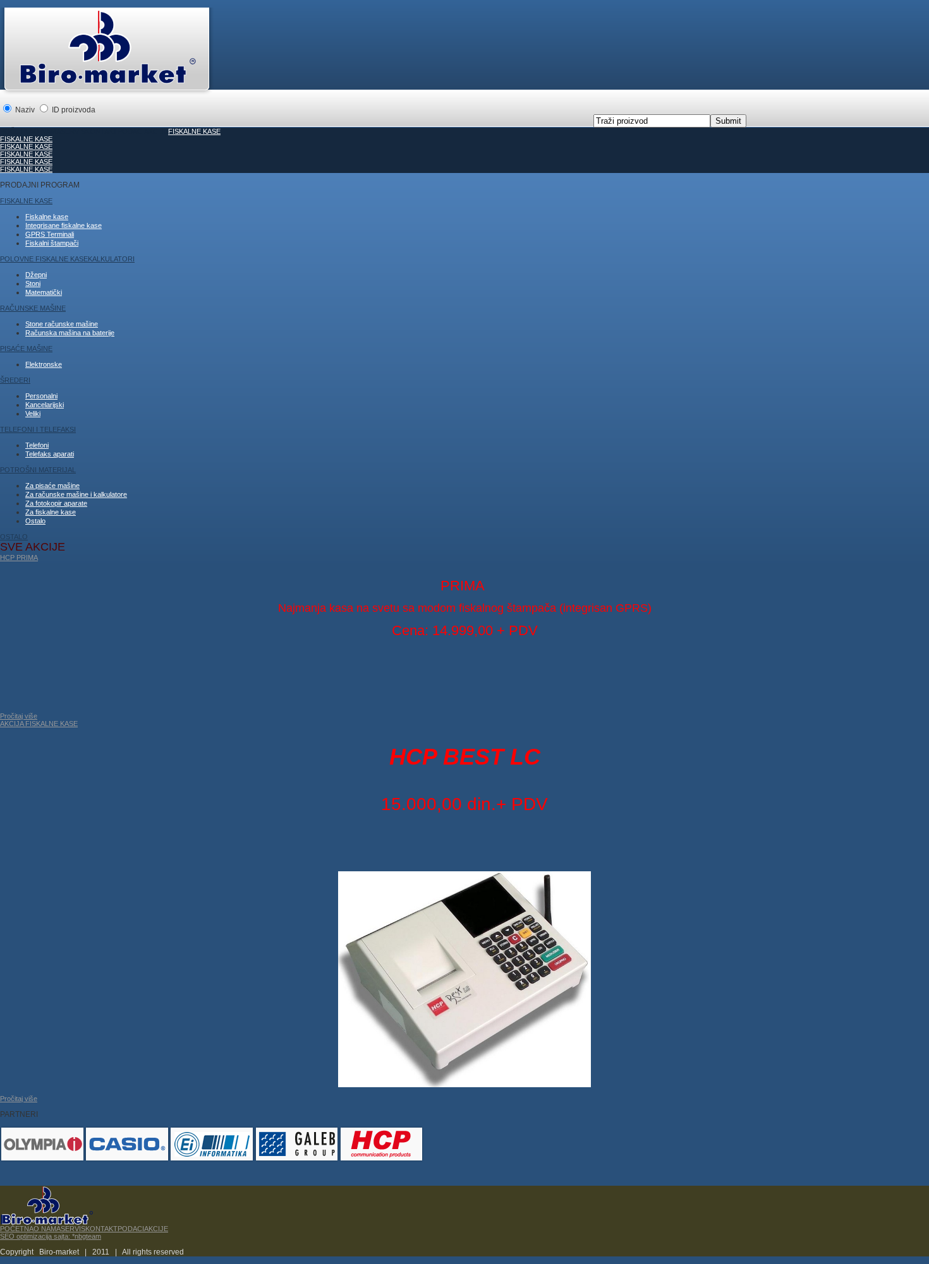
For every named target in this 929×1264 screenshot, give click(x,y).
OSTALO (14, 536)
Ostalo (35, 521)
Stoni (32, 283)
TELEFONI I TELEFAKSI (38, 429)
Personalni (41, 396)
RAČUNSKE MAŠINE (33, 308)
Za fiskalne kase (50, 512)
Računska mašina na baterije (69, 333)
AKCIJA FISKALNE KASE (39, 723)
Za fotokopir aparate (56, 503)
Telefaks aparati (49, 454)
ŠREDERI (15, 380)
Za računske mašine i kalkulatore (76, 494)
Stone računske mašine (61, 324)
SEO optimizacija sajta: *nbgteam (50, 1236)
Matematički (43, 292)
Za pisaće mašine (52, 485)
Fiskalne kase (46, 216)
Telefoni (37, 445)
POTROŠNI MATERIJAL (38, 470)
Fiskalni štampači (51, 243)
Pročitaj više (18, 1098)
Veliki (32, 413)
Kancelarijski (44, 404)
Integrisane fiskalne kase (63, 225)
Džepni (36, 274)
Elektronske (43, 364)
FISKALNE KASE (194, 131)
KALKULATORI (111, 259)
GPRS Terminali (49, 234)
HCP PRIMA (19, 557)
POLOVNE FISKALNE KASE (44, 259)
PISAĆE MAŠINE (26, 348)
